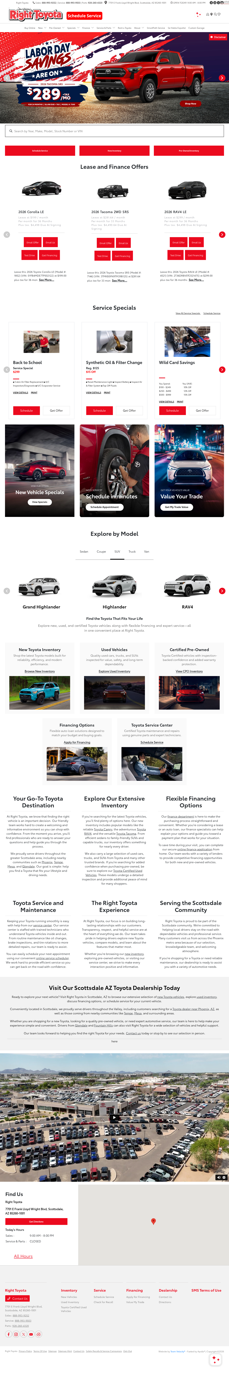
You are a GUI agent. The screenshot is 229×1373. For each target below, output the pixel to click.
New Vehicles (69, 1297)
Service (100, 1290)
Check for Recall (103, 1302)
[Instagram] (214, 2)
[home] (208, 14)
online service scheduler (52, 958)
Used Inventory (70, 1302)
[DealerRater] (38, 1334)
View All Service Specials (188, 313)
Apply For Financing (138, 1297)
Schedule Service (211, 313)
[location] (105, 2)
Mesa (11, 866)
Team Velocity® (177, 1351)
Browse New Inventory (40, 671)
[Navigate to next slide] (226, 77)
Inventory (69, 1290)
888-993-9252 (49, 2)
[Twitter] (218, 2)
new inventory (134, 954)
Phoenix (47, 862)
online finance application (194, 849)
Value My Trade (135, 1302)
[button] (153, 1221)
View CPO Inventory (189, 671)
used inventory (206, 997)
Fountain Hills (103, 1025)
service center (42, 925)
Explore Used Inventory (114, 671)
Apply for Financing (77, 742)
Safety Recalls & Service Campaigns (104, 1350)
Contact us (133, 1033)
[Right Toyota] (36, 14)
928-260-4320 (95, 2)
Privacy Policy (25, 1350)
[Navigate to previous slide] (2, 77)
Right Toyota (11, 1350)
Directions (165, 1302)
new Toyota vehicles (170, 997)
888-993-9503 (73, 2)
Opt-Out (127, 1350)
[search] (215, 14)
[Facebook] (211, 2)
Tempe (58, 862)
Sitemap (52, 1350)
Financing (134, 1290)
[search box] (114, 129)
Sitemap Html (65, 1350)
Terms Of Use (40, 1350)
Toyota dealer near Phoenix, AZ (193, 1009)
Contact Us (20, 1298)
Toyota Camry (103, 829)
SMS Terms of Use (206, 1290)
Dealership (168, 1290)
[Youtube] (31, 1334)
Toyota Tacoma (126, 833)
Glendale (28, 866)
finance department (180, 816)
